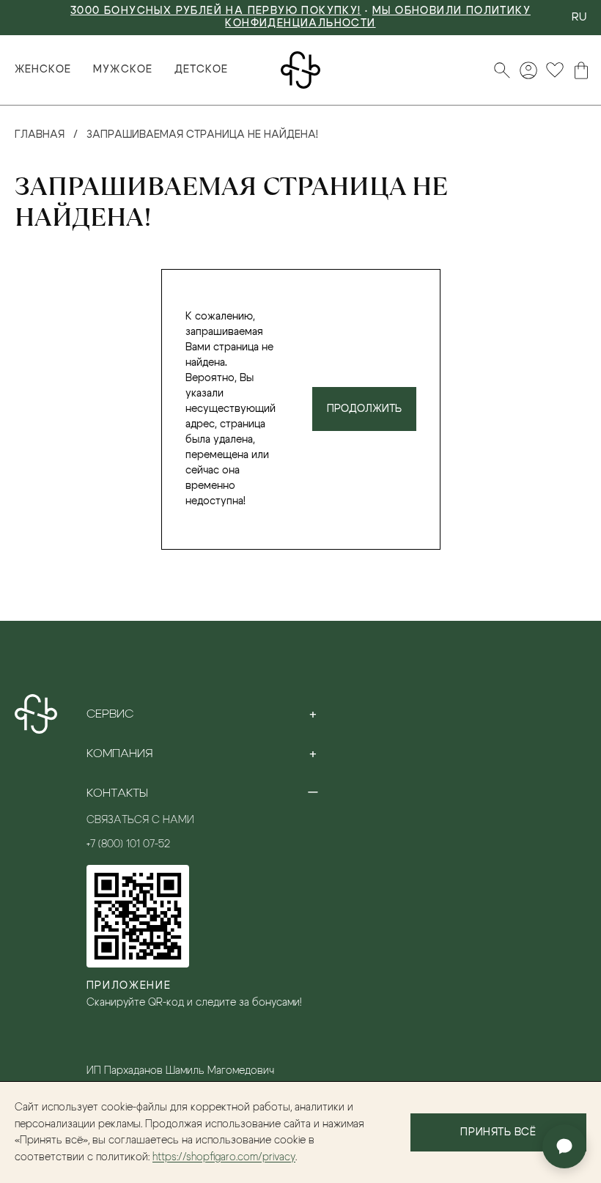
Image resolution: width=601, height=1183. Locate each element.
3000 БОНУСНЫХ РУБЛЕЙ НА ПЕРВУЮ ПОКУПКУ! (215, 11)
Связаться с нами (140, 820)
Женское (43, 70)
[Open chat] (564, 1146)
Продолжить (364, 409)
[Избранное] (555, 70)
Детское (201, 70)
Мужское (122, 70)
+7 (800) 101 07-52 (128, 844)
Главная (39, 135)
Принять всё (498, 1132)
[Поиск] (502, 70)
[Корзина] (581, 70)
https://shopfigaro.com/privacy (223, 1157)
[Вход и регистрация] (528, 70)
